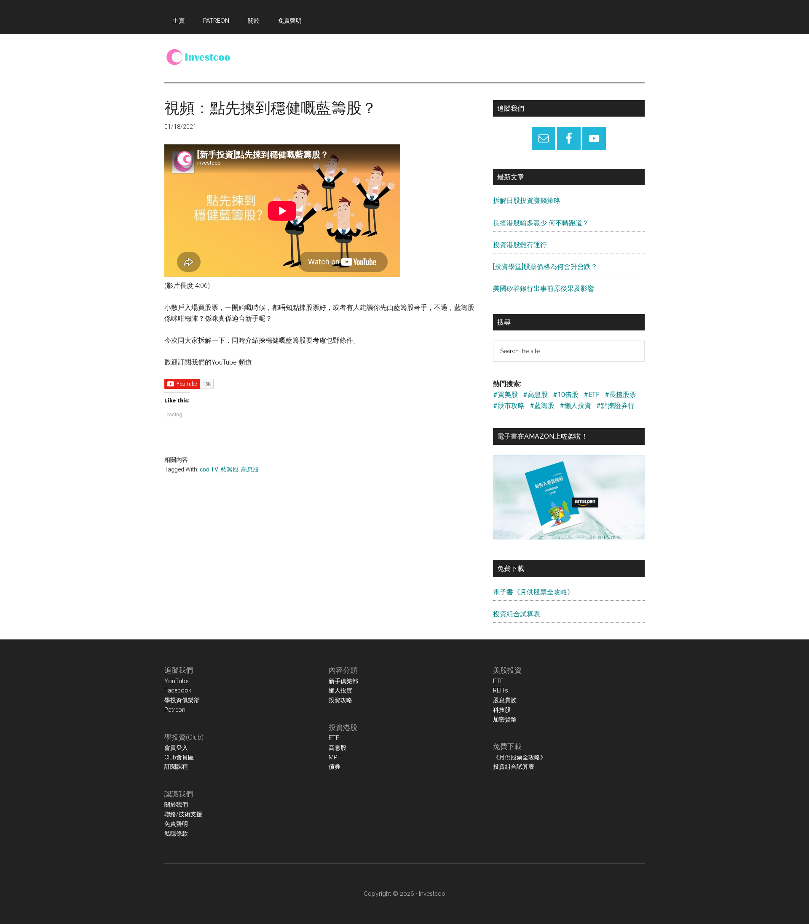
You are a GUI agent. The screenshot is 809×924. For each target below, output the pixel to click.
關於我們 (176, 804)
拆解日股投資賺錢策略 (526, 201)
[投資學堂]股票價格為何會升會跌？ (545, 267)
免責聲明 (176, 823)
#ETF (592, 395)
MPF (335, 757)
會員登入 (176, 747)
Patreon (174, 709)
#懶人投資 (575, 406)
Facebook (177, 690)
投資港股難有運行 (520, 245)
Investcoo (432, 893)
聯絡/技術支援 (183, 814)
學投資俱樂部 (182, 700)
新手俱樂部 (343, 681)
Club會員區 (179, 757)
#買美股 (505, 395)
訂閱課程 (176, 766)
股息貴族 (505, 700)
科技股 (502, 709)
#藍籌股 (542, 406)
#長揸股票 (620, 395)
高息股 (250, 469)
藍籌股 (229, 469)
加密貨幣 (505, 719)
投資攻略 (340, 700)
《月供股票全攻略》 (519, 757)
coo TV (209, 469)
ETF (334, 738)
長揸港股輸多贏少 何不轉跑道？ (541, 223)
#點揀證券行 (615, 406)
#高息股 (535, 395)
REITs (500, 690)
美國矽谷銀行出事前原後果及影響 (543, 289)
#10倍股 (566, 395)
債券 (334, 766)
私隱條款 (176, 833)
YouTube (176, 681)
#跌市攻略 (509, 406)
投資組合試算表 (516, 614)
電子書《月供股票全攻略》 (533, 592)
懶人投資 (340, 690)
